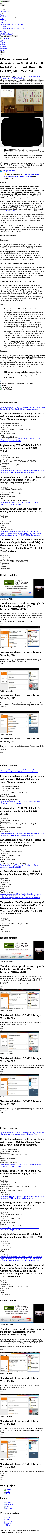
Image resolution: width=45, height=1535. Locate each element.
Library (2, 19)
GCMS (2, 11)
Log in (8, 36)
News (2, 15)
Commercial (4, 28)
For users (7, 1519)
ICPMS (7, 11)
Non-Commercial (14, 28)
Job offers (3, 32)
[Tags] (1, 623)
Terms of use (8, 1527)
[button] (22, 385)
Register (14, 36)
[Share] (2, 623)
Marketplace (20, 24)
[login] (1, 54)
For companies (9, 1521)
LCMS (12, 11)
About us (7, 1517)
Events (7, 17)
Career (2, 30)
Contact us (7, 1523)
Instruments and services (8, 24)
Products (3, 22)
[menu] (1, 3)
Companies (3, 26)
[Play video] (22, 116)
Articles (2, 17)
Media (22, 28)
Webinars (3, 21)
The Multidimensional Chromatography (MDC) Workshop (20, 77)
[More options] (1, 625)
